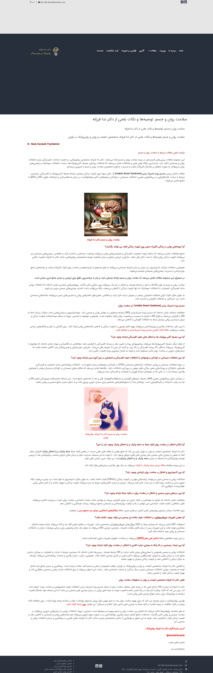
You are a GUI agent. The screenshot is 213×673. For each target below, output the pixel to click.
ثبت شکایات (112, 51)
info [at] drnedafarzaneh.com (53, 2)
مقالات (153, 51)
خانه (181, 51)
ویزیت (162, 51)
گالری (141, 51)
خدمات (100, 51)
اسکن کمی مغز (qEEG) (148, 538)
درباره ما (172, 51)
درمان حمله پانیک (151, 465)
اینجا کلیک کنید (74, 604)
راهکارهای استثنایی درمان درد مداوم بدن (98, 510)
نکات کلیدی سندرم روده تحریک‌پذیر (147, 330)
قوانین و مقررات (128, 51)
